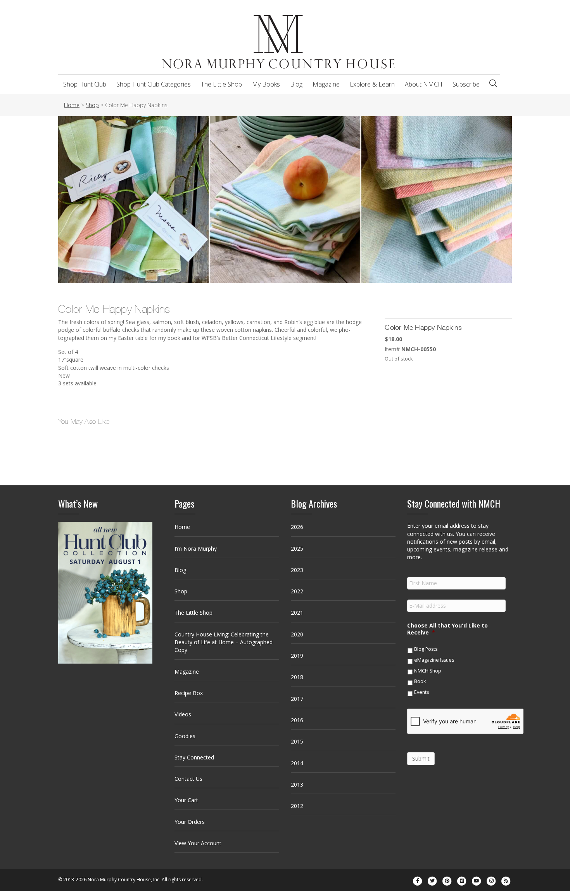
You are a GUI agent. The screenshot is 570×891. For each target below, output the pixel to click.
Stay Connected (194, 757)
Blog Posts (425, 649)
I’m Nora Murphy (195, 548)
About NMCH (423, 84)
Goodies (184, 736)
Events (421, 692)
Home (182, 526)
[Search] (493, 83)
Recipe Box (188, 693)
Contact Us (188, 778)
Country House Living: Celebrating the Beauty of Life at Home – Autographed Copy (223, 642)
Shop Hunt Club (84, 84)
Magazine (326, 84)
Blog (296, 84)
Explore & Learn (372, 84)
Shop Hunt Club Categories (153, 84)
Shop (180, 591)
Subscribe (466, 84)
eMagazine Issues (434, 660)
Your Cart (186, 800)
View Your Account (197, 843)
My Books (266, 84)
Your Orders (189, 821)
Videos (182, 714)
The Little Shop (221, 84)
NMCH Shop (427, 670)
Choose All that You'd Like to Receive (447, 629)
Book (420, 681)
